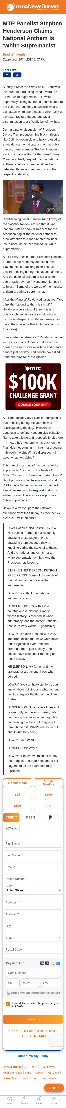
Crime (33, 1078)
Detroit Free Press (14, 1078)
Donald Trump (12, 1066)
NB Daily (53, 1072)
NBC (28, 1072)
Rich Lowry (48, 1066)
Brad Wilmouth (14, 54)
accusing (45, 475)
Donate (54, 1088)
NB (26, 1066)
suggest (38, 490)
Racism (39, 1072)
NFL (34, 1066)
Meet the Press (12, 1072)
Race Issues (48, 1078)
